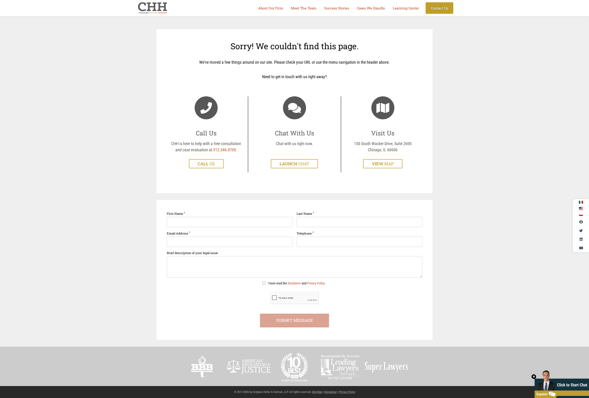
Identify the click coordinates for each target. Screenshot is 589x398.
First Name (176, 213)
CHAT (294, 163)
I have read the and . (296, 283)
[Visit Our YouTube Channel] (581, 247)
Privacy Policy (315, 283)
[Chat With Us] (560, 383)
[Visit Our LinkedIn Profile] (581, 239)
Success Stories (336, 8)
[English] (581, 208)
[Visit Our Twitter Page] (581, 230)
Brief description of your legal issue (192, 253)
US (206, 163)
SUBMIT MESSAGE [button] (294, 320)
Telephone (305, 233)
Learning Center (406, 8)
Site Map (317, 392)
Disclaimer (294, 283)
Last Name (305, 213)
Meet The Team (303, 8)
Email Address (178, 233)
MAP (383, 163)
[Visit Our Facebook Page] (581, 222)
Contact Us (439, 8)
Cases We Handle (371, 8)
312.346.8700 (224, 149)
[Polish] (581, 215)
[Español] (581, 202)
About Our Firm (270, 8)
